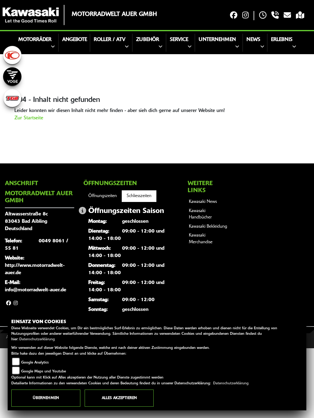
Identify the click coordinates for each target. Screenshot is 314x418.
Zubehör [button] (147, 39)
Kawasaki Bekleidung (208, 226)
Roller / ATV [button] (109, 39)
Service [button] (179, 39)
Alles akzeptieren (119, 398)
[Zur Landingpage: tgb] (12, 98)
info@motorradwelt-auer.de (35, 290)
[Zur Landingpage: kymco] (12, 55)
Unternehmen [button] (217, 39)
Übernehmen (46, 398)
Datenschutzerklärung (37, 339)
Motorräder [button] (35, 39)
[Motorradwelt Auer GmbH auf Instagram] (245, 15)
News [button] (253, 39)
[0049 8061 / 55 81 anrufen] (275, 15)
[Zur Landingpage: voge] (12, 76)
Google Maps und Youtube (43, 371)
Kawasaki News (203, 202)
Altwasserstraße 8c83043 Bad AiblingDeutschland (26, 221)
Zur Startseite (28, 118)
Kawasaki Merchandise (201, 238)
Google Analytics (35, 362)
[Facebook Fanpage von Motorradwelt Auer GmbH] (234, 15)
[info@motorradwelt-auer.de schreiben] (287, 15)
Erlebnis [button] (282, 39)
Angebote (74, 39)
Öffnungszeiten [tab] (102, 196)
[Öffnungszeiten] (263, 15)
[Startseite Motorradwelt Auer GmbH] (30, 15)
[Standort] (300, 15)
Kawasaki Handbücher (200, 214)
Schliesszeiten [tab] (139, 196)
